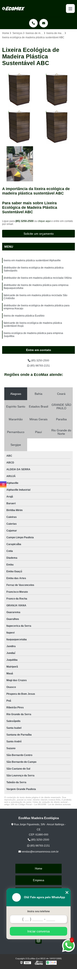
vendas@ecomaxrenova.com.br (40, 851)
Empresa (38, 880)
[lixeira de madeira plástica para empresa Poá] (19, 89)
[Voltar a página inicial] (13, 8)
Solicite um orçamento (39, 233)
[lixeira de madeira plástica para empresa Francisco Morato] (57, 89)
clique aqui (44, 221)
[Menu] (70, 8)
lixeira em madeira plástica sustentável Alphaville (32, 260)
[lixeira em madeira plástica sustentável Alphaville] (19, 126)
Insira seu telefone (38, 911)
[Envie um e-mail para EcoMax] (43, 23)
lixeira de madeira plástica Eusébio (24, 315)
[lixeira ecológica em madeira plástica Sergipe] (57, 126)
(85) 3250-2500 (24, 221)
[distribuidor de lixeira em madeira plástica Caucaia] (19, 163)
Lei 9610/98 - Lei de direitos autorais (52, 804)
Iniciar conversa (38, 931)
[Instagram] (38, 940)
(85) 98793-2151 (40, 365)
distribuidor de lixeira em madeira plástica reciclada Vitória (38, 277)
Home (38, 868)
